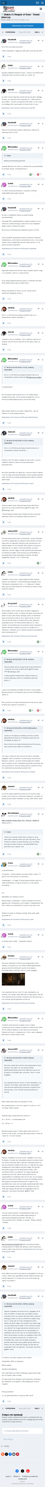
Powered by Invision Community (22, 1483)
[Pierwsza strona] (2, 32)
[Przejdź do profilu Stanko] (4, 957)
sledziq (11, 308)
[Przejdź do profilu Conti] (4, 864)
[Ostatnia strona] (42, 32)
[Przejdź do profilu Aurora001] (4, 1050)
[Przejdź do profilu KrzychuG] (4, 605)
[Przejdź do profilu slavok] (4, 91)
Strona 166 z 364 (25, 32)
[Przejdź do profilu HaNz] (4, 66)
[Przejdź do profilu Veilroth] (4, 433)
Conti (10, 863)
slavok (11, 89)
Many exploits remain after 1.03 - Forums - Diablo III (20, 820)
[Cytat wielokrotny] (3, 56)
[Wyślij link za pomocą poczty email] (13, 1454)
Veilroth (11, 432)
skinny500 (13, 531)
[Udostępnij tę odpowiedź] (42, 40)
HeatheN (12, 39)
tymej (10, 183)
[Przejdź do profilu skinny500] (4, 532)
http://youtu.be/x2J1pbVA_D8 (12, 1244)
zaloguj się (31, 1419)
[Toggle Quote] (5, 155)
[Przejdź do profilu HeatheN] (4, 41)
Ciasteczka (22, 1479)
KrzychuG (12, 603)
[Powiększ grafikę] (33, 377)
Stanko (11, 956)
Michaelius (13, 147)
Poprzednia (10, 32)
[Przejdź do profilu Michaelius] (4, 148)
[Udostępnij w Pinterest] (17, 1454)
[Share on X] (6, 1454)
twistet (11, 786)
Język (7, 1476)
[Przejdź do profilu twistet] (4, 788)
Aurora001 (13, 1049)
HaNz (10, 65)
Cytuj (9, 56)
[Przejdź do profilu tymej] (4, 185)
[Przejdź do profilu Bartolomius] (4, 814)
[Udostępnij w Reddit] (2, 1454)
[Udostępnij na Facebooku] (10, 1454)
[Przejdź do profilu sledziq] (4, 309)
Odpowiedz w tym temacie (22, 26)
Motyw (16, 1476)
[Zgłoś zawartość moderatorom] (38, 40)
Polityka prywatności (30, 1476)
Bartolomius (13, 813)
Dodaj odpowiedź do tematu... (17, 1431)
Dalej (37, 32)
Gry (27, 20)
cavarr (8, 20)
